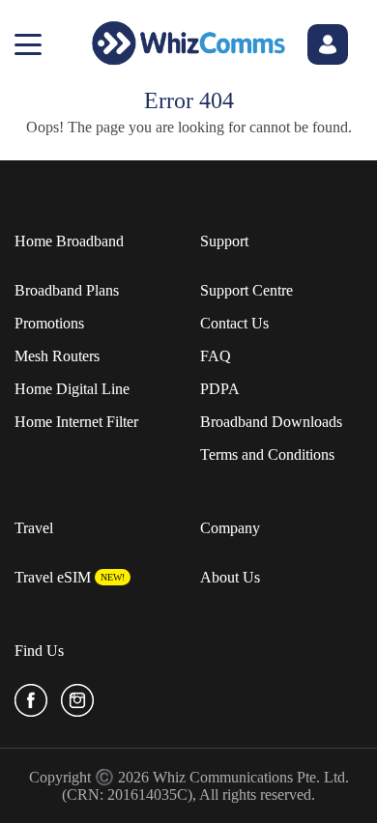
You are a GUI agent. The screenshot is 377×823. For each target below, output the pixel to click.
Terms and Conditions (267, 454)
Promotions (49, 323)
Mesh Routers (57, 356)
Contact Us (234, 323)
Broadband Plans (66, 290)
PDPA (220, 389)
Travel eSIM (52, 577)
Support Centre (246, 290)
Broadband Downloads (271, 421)
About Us (230, 577)
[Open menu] (28, 44)
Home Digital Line (72, 389)
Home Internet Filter (76, 421)
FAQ (215, 356)
